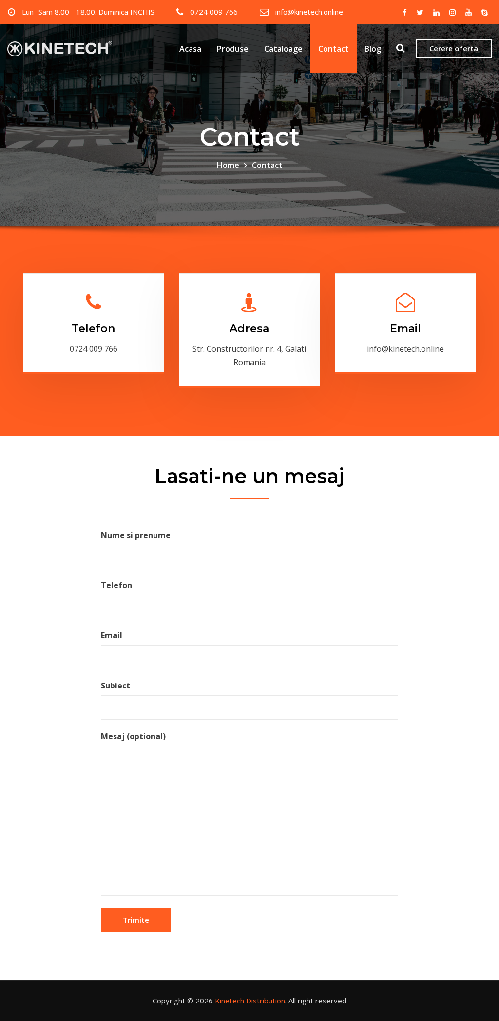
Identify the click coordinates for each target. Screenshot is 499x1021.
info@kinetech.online (309, 12)
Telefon (93, 328)
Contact (333, 48)
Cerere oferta (453, 48)
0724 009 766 (214, 12)
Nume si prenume (136, 535)
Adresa (249, 328)
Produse (233, 48)
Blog (373, 48)
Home (228, 165)
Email (405, 328)
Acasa (190, 48)
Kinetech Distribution (250, 1000)
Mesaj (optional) (133, 736)
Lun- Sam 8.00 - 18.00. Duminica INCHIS (88, 12)
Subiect (115, 685)
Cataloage (283, 48)
